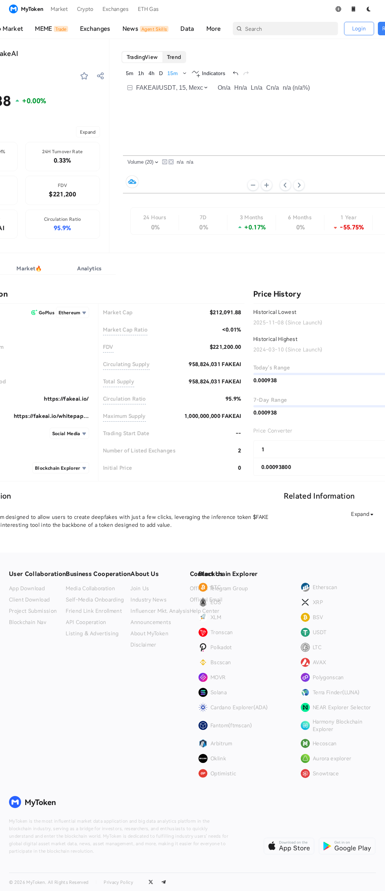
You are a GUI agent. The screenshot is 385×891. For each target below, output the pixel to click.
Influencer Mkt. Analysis (159, 611)
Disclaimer (143, 644)
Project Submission (33, 611)
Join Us (139, 588)
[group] (153, 57)
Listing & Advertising (92, 633)
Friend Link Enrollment (94, 611)
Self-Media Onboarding (95, 599)
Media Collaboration (90, 588)
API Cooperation (86, 622)
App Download (27, 588)
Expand (88, 132)
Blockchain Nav (27, 622)
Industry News (148, 599)
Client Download (29, 599)
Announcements (150, 622)
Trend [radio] (174, 56)
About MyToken (149, 633)
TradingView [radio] (142, 56)
